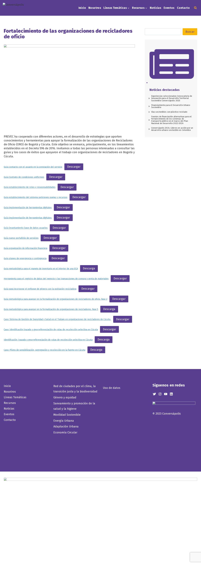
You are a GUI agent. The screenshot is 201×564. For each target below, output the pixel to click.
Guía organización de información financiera (25, 248)
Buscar (189, 31)
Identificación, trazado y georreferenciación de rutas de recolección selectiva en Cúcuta (48, 339)
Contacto (183, 8)
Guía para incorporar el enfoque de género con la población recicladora (40, 289)
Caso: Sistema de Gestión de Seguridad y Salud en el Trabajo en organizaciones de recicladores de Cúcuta (57, 319)
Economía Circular (65, 432)
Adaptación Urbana (66, 426)
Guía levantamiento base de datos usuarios (26, 228)
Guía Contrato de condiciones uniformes (24, 177)
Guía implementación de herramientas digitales (28, 207)
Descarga (89, 268)
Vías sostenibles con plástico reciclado (169, 112)
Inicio (82, 8)
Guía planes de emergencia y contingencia (25, 258)
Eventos (169, 8)
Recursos (10, 403)
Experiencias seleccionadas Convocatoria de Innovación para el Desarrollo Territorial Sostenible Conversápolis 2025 (171, 98)
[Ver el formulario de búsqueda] (195, 8)
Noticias (155, 8)
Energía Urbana (63, 420)
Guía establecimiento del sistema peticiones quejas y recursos (35, 197)
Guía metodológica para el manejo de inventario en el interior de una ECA (41, 268)
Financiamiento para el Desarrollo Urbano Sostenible (170, 106)
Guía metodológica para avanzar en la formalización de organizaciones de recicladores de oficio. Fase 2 (55, 299)
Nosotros (94, 8)
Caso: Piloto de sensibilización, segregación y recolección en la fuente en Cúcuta (44, 350)
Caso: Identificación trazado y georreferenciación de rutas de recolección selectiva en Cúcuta (51, 329)
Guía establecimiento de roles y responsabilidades (29, 187)
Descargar (73, 166)
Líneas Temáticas (15, 397)
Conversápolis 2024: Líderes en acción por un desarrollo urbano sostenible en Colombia (172, 129)
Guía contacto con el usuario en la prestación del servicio (33, 167)
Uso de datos (111, 388)
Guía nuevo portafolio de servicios (21, 238)
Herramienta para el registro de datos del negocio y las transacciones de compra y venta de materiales (56, 278)
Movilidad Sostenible (67, 414)
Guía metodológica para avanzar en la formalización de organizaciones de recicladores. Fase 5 (51, 309)
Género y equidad (64, 397)
